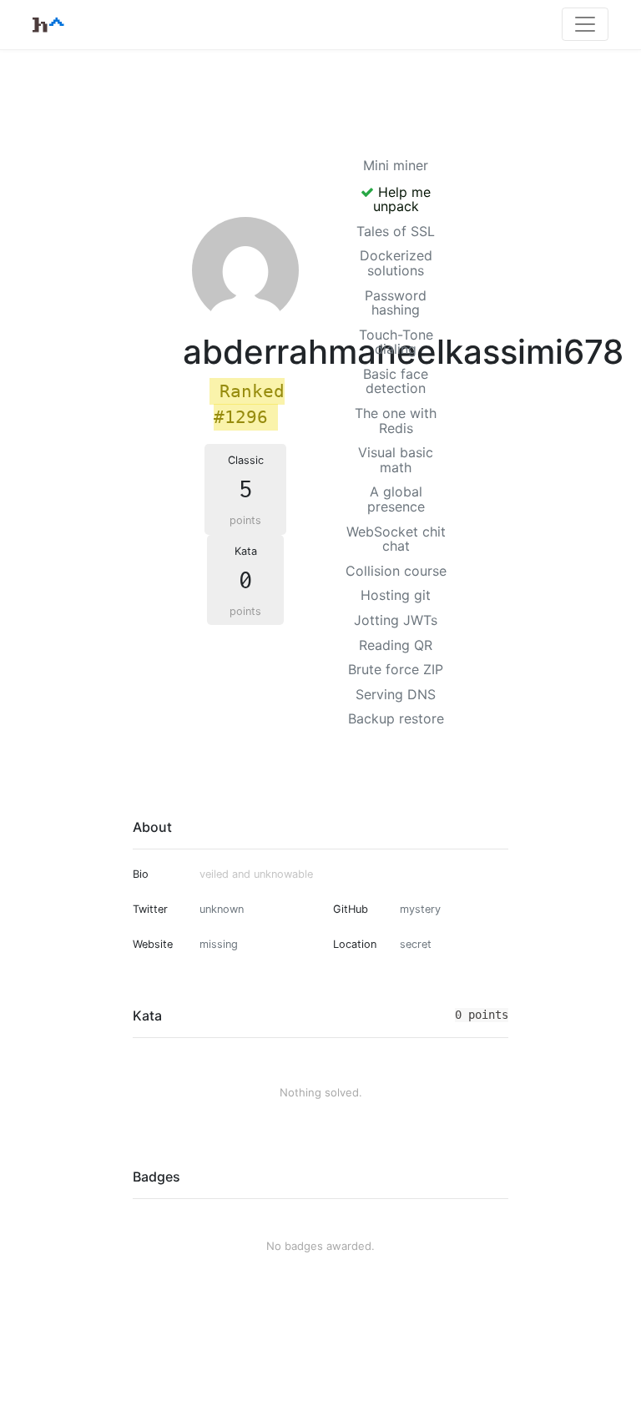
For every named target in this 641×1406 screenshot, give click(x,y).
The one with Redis (396, 420)
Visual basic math (395, 460)
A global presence (396, 499)
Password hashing (395, 303)
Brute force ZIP (395, 669)
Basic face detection (395, 381)
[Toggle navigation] (585, 24)
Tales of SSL (395, 231)
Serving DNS (396, 694)
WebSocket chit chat (396, 539)
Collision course (396, 570)
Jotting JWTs (395, 620)
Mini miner (395, 165)
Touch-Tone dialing (396, 342)
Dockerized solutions (396, 263)
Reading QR (395, 645)
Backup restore (396, 718)
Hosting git (396, 595)
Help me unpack (402, 199)
